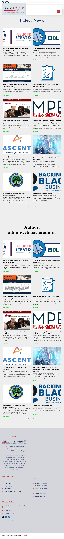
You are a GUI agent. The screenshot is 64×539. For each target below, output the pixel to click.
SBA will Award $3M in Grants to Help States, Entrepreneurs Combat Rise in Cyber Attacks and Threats (46, 157)
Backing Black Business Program (42, 193)
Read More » (6, 59)
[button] (58, 11)
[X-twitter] (3, 2)
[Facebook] (8, 2)
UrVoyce (26, 535)
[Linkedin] (6, 2)
